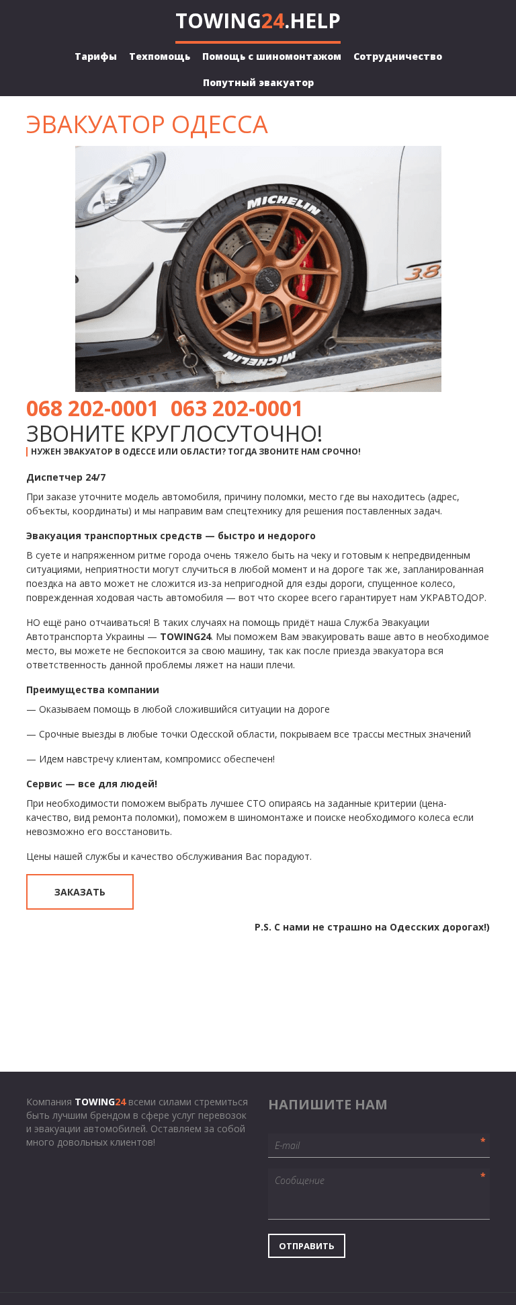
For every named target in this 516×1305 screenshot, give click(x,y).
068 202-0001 (92, 407)
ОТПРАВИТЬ (307, 1246)
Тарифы (96, 56)
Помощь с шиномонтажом (271, 56)
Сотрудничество (397, 56)
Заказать (79, 891)
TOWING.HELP (258, 20)
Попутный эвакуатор (258, 82)
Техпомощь (159, 56)
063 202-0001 (237, 407)
